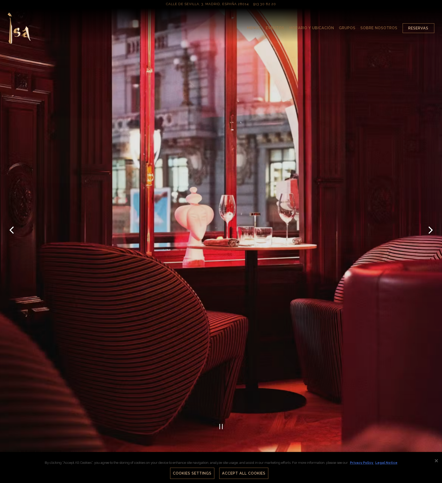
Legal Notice (386, 463)
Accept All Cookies (244, 473)
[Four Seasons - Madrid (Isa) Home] (19, 28)
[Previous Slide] (11, 231)
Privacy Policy (362, 463)
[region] (221, 469)
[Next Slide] (430, 231)
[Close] (436, 460)
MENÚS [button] (254, 28)
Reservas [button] (418, 28)
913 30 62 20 (264, 4)
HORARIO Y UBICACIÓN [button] (312, 28)
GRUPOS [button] (347, 28)
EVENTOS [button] (275, 28)
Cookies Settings (192, 473)
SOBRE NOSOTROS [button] (378, 28)
